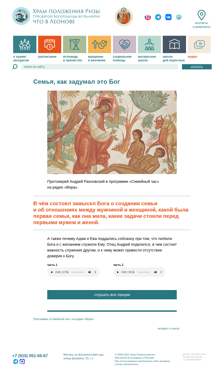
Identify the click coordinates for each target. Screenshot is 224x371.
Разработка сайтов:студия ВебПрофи (192, 358)
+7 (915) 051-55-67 (30, 355)
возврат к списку (168, 328)
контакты (202, 25)
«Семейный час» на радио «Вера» (71, 319)
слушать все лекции (112, 294)
